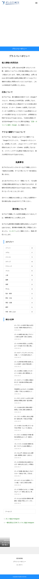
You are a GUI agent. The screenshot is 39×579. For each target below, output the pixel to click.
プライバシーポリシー (19, 561)
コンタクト (12, 231)
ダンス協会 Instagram (13, 519)
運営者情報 (19, 558)
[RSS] (19, 570)
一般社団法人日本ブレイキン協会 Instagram (20, 522)
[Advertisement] (19, 26)
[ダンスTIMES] (11, 3)
